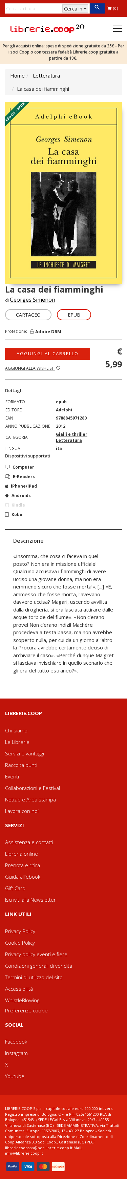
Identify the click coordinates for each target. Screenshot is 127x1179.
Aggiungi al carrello (48, 353)
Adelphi (64, 410)
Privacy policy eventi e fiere (36, 954)
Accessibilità (19, 988)
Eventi (12, 776)
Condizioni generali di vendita (38, 965)
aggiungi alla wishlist (30, 368)
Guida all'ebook (22, 876)
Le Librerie (17, 741)
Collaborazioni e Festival (32, 788)
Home (17, 75)
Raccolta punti (21, 765)
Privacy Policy (20, 931)
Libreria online (21, 853)
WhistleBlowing (22, 1000)
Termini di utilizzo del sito (34, 977)
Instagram (16, 1053)
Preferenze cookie (26, 1010)
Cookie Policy (20, 942)
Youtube (14, 1076)
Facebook (16, 1041)
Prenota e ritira (22, 865)
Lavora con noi (22, 811)
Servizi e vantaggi (24, 753)
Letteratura (46, 75)
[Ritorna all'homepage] (47, 28)
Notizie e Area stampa (30, 799)
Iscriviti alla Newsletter (30, 899)
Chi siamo (16, 730)
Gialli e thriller (71, 434)
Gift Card (15, 888)
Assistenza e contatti (29, 842)
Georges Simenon (32, 299)
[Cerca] (97, 8)
